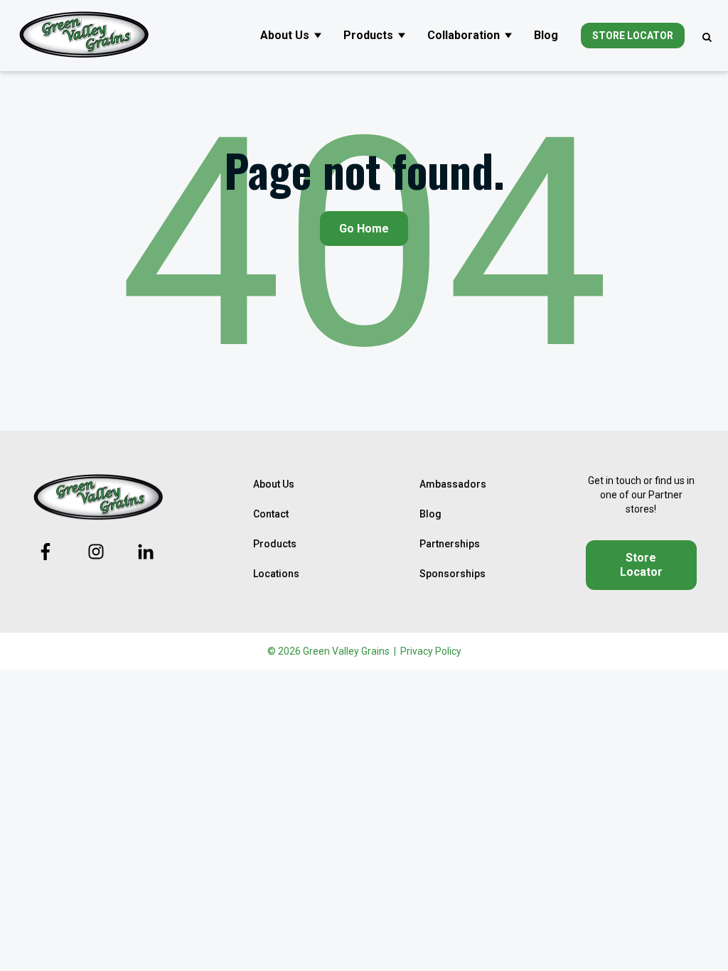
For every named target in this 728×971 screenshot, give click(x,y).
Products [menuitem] (274, 543)
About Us (284, 35)
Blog (546, 35)
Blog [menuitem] (430, 514)
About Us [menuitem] (273, 484)
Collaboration (463, 35)
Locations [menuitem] (276, 573)
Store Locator (632, 35)
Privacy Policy (430, 651)
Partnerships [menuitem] (449, 543)
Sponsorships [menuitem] (452, 573)
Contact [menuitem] (271, 514)
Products (368, 35)
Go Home (364, 228)
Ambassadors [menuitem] (452, 484)
